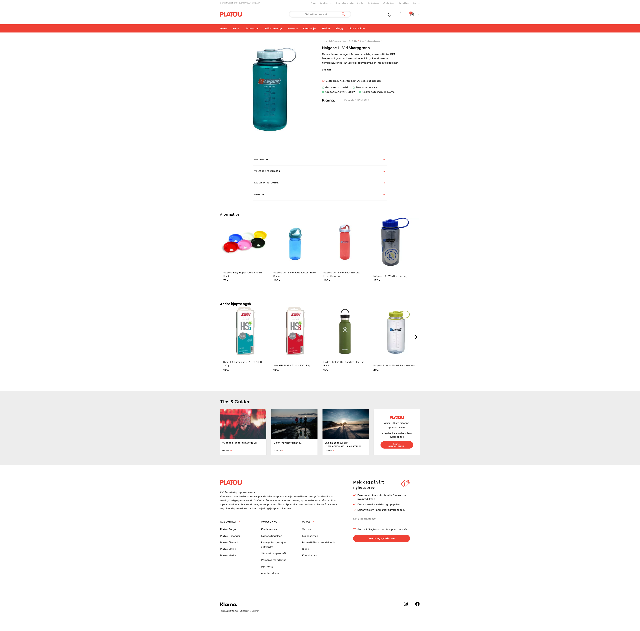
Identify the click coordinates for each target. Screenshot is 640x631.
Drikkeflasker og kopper (370, 41)
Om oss (416, 3)
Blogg (313, 3)
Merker (326, 28)
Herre (235, 28)
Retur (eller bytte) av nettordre (349, 3)
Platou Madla (228, 555)
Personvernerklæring (273, 560)
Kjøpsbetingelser (271, 536)
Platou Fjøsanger (230, 536)
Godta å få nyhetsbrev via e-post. (382, 529)
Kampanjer (309, 28)
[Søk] (343, 14)
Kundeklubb (403, 3)
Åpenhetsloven (270, 573)
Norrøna (293, 28)
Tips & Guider (356, 28)
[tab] (320, 159)
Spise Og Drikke (350, 41)
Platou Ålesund (229, 542)
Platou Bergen (228, 529)
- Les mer (286, 508)
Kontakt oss (373, 3)
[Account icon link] (400, 14)
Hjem (324, 41)
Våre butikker (388, 3)
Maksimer (254, 611)
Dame (223, 28)
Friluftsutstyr (273, 28)
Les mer (326, 69)
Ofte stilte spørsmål (273, 553)
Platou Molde (228, 549)
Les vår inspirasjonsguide (397, 445)
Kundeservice (326, 3)
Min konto (267, 566)
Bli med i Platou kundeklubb (318, 542)
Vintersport (252, 28)
